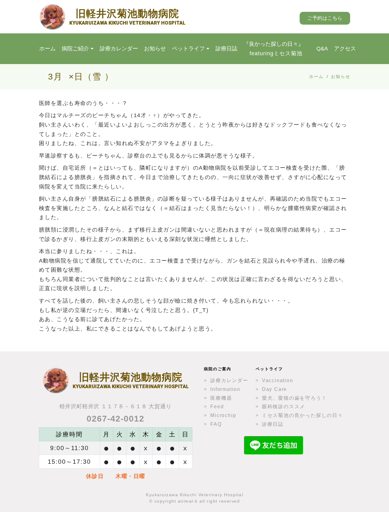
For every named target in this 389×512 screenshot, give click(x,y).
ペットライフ (188, 49)
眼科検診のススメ (283, 406)
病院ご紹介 (75, 49)
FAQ (216, 424)
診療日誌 (226, 49)
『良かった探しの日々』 (273, 48)
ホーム (47, 49)
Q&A (322, 49)
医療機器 (221, 398)
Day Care (274, 389)
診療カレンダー (119, 49)
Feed (217, 406)
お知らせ (155, 49)
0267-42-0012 (115, 418)
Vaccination (277, 380)
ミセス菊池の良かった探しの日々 (302, 415)
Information (225, 389)
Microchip (223, 415)
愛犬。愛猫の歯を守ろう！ (294, 398)
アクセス (345, 49)
